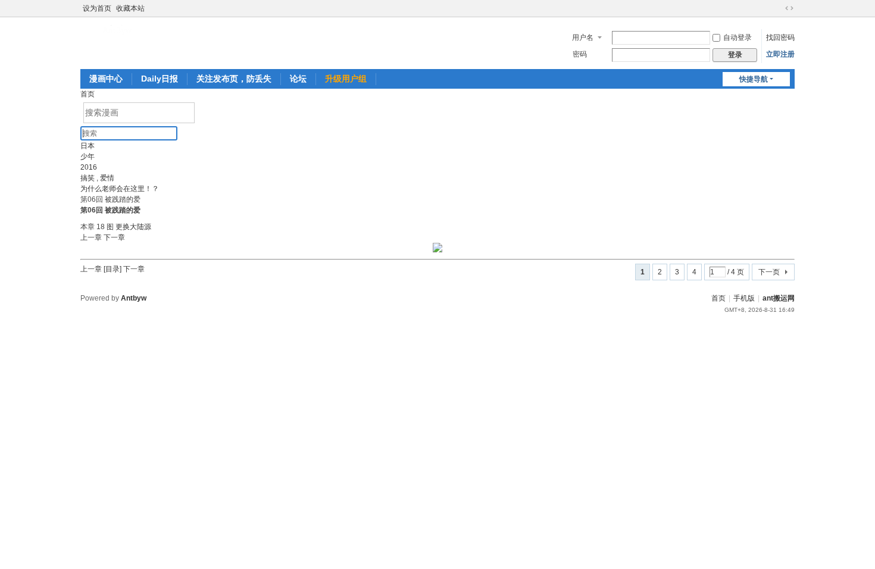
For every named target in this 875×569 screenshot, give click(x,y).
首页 (87, 94)
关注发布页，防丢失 (233, 78)
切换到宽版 (789, 8)
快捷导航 (753, 79)
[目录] (112, 269)
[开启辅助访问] (778, 8)
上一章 (92, 237)
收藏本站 (130, 8)
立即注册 (780, 54)
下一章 (114, 237)
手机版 (744, 298)
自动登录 (737, 37)
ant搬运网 (778, 298)
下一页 (769, 272)
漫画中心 (106, 78)
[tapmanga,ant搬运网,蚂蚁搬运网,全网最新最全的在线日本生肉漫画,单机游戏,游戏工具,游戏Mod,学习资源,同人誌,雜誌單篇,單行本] (118, 30)
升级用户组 (346, 78)
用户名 (582, 37)
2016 (88, 167)
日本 (87, 146)
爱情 (107, 178)
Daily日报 (159, 78)
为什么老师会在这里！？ (119, 189)
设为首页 (97, 8)
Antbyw (133, 298)
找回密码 (780, 37)
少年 (87, 156)
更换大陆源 (133, 227)
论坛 (298, 78)
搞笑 (87, 178)
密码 (580, 54)
